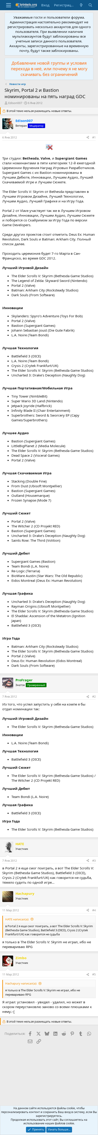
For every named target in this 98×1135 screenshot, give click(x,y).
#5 (94, 974)
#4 (94, 910)
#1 (94, 137)
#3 (94, 861)
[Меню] (8, 5)
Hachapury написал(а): (21, 983)
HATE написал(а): (17, 919)
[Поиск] (90, 5)
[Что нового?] (81, 5)
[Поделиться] (88, 137)
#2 (94, 696)
